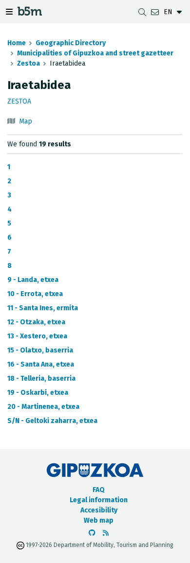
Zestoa (28, 63)
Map (25, 121)
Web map (99, 520)
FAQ (99, 490)
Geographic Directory (71, 43)
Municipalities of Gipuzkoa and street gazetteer (95, 53)
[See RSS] (106, 533)
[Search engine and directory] (142, 12)
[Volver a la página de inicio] (30, 13)
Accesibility (98, 510)
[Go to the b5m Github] (92, 533)
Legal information (99, 500)
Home (16, 43)
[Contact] (155, 12)
